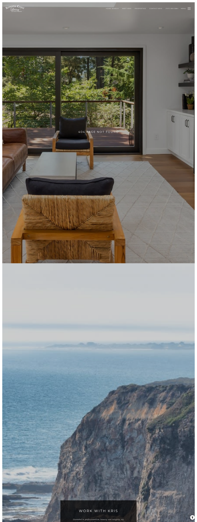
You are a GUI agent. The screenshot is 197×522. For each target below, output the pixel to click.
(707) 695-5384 (172, 8)
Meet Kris (126, 8)
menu (183, 8)
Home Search (112, 8)
